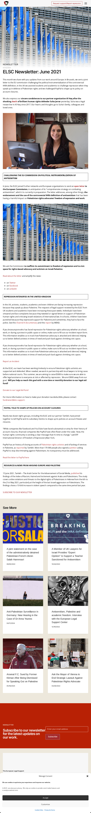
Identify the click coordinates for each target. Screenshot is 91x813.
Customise (45, 804)
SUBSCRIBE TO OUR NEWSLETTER (17, 492)
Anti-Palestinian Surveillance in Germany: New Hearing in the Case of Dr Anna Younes (22, 615)
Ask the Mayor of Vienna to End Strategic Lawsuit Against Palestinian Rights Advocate (67, 678)
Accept (45, 798)
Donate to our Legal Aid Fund (15, 390)
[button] (87, 776)
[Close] (88, 742)
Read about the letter (12, 276)
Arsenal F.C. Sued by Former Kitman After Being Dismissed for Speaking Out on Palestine (22, 678)
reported (20, 447)
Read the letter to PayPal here (16, 457)
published (75, 473)
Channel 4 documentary (26, 322)
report (48, 322)
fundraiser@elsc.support (14, 400)
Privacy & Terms (49, 810)
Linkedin (13, 288)
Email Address (53, 771)
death (15, 101)
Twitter (12, 282)
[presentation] (23, 528)
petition (73, 447)
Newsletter (10, 64)
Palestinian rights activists (53, 444)
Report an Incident (11, 361)
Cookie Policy (39, 810)
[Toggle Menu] (85, 3)
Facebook (13, 285)
